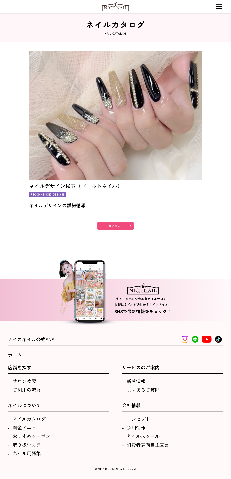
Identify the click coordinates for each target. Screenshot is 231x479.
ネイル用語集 (27, 453)
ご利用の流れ (27, 389)
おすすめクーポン (31, 436)
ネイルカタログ (29, 418)
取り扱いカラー (29, 444)
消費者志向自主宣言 (148, 444)
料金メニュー (27, 427)
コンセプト (138, 418)
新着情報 (136, 381)
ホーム (15, 354)
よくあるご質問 (143, 389)
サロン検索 (24, 381)
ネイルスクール (143, 436)
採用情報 (136, 427)
